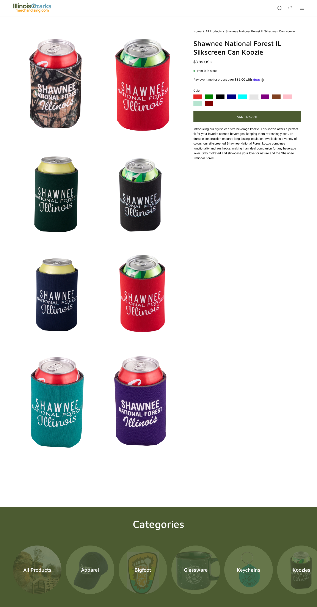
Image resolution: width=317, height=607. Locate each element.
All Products (214, 31)
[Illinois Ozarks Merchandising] (32, 8)
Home (197, 31)
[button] (279, 8)
